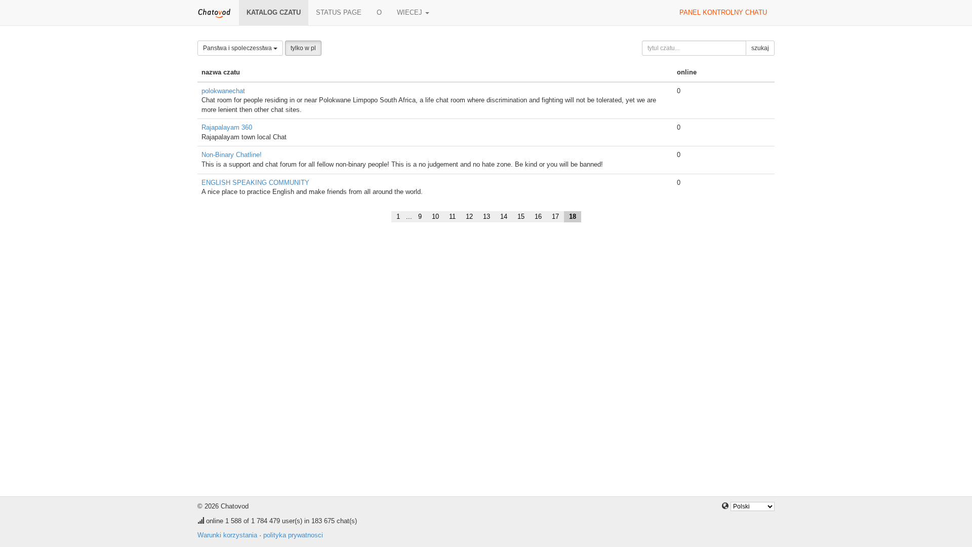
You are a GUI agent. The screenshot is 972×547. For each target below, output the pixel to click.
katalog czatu (274, 12)
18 (572, 216)
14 (503, 216)
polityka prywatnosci (293, 535)
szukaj (760, 48)
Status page (338, 12)
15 (520, 216)
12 (469, 216)
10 (435, 216)
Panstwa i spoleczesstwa (238, 48)
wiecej (410, 12)
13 (486, 216)
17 (555, 216)
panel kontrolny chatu (723, 12)
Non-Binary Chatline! (231, 155)
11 (452, 216)
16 (538, 216)
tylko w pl (303, 48)
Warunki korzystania (227, 535)
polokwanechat (223, 91)
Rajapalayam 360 (226, 127)
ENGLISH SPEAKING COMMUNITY (255, 182)
